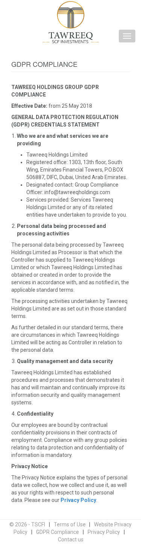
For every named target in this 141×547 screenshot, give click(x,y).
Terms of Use (70, 524)
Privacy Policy (78, 500)
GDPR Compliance (57, 532)
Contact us (70, 539)
